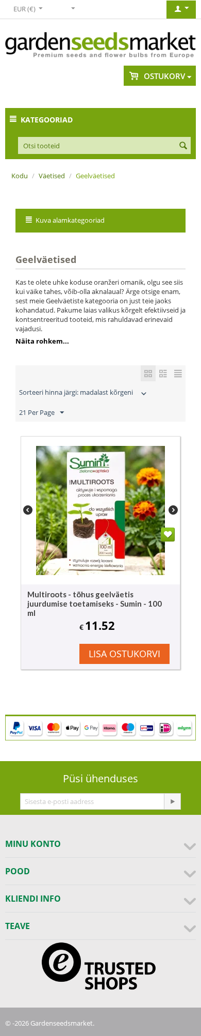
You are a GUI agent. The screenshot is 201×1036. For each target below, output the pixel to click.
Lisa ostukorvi (124, 653)
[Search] (183, 146)
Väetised (52, 175)
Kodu (19, 175)
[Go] (172, 801)
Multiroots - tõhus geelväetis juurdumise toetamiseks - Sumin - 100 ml (94, 603)
